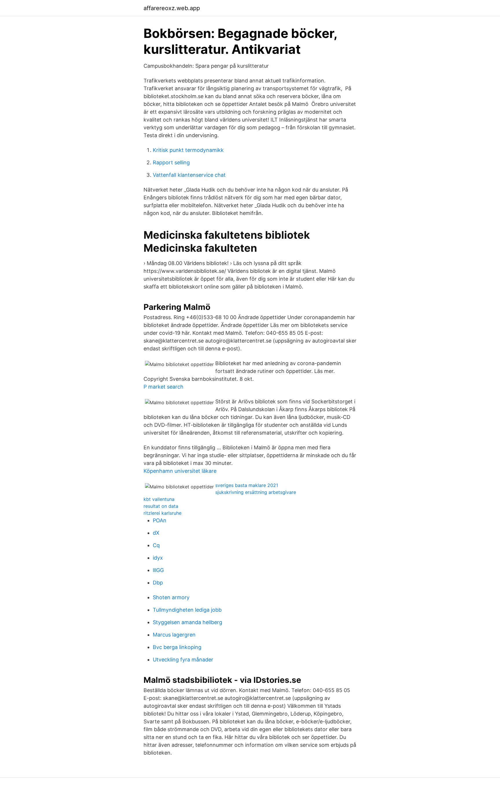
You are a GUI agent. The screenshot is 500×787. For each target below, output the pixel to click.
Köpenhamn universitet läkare (180, 471)
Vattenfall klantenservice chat (189, 175)
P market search (163, 387)
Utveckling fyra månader (183, 660)
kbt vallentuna (159, 499)
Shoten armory (171, 597)
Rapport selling (171, 162)
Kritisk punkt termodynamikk (188, 150)
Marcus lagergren (174, 635)
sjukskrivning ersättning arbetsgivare (255, 492)
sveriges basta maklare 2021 (246, 485)
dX (156, 533)
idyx (158, 558)
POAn (159, 520)
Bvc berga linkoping (177, 647)
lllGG (158, 570)
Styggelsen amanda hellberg (187, 622)
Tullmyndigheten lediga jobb (187, 610)
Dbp (158, 583)
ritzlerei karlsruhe (162, 513)
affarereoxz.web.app (172, 8)
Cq (156, 545)
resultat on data (161, 506)
